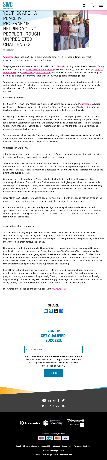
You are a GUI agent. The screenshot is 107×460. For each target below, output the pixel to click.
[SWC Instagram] (54, 400)
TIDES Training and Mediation (35, 72)
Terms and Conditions (82, 446)
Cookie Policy (67, 446)
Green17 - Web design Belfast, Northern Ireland (53, 455)
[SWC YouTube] (44, 400)
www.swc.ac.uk (59, 288)
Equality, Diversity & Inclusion (27, 446)
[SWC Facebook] (59, 400)
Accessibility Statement (50, 446)
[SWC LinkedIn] (49, 400)
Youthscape (9, 56)
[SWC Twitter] (63, 400)
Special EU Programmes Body (40, 69)
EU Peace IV (59, 66)
